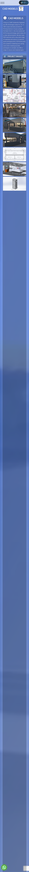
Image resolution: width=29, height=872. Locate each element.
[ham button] (2, 2)
